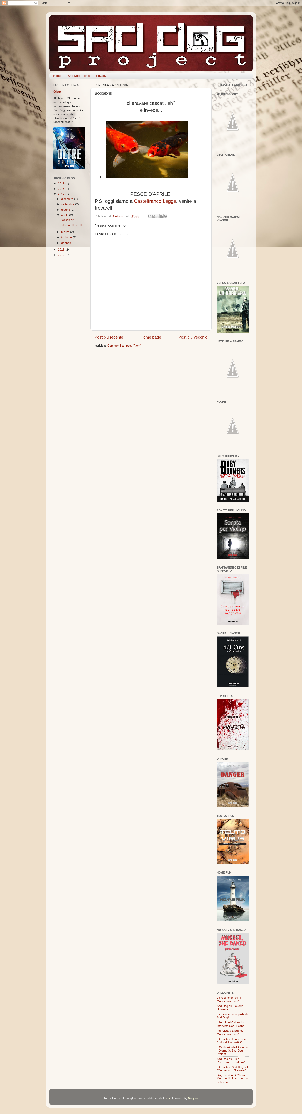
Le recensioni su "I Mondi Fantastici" (229, 999)
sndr (167, 1098)
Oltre (57, 92)
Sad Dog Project (79, 75)
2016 (61, 249)
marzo (65, 231)
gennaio (67, 242)
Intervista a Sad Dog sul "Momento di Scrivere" (232, 1068)
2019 (61, 183)
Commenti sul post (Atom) (124, 345)
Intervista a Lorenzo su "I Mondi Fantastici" (232, 1041)
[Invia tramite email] (150, 216)
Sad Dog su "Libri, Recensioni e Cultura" (231, 1060)
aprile (65, 215)
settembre (68, 204)
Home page (151, 337)
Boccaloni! (67, 219)
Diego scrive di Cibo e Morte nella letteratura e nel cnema (232, 1078)
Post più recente (109, 337)
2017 (61, 194)
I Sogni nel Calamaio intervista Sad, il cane (230, 1024)
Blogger (193, 1098)
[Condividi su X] (158, 216)
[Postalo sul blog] (154, 216)
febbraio (67, 237)
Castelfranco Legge (155, 201)
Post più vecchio (192, 337)
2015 (61, 255)
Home (57, 75)
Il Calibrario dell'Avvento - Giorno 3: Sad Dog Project (232, 1050)
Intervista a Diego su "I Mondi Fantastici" (231, 1032)
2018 (61, 188)
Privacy (101, 75)
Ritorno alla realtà (71, 225)
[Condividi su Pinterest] (165, 216)
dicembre (67, 198)
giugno (66, 209)
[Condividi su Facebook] (161, 216)
